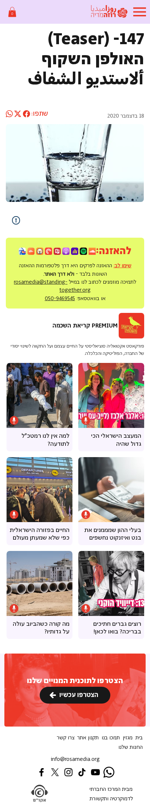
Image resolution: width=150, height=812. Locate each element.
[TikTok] (81, 772)
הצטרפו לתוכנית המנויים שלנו (75, 680)
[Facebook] (41, 772)
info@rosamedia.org (75, 759)
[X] (55, 772)
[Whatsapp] (108, 772)
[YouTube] (95, 772)
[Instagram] (68, 772)
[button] (12, 12)
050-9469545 (60, 298)
